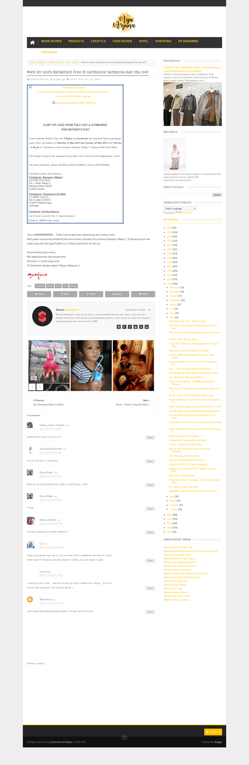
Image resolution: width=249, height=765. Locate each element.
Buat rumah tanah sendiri (177, 596)
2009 (169, 527)
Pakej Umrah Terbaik (175, 585)
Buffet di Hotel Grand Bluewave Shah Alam (186, 573)
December (175, 287)
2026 (169, 228)
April (172, 496)
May (172, 317)
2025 (169, 232)
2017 (169, 266)
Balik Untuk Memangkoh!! (181, 475)
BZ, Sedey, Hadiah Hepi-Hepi (183, 487)
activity (41, 62)
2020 (169, 253)
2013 (169, 283)
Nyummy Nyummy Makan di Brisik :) (187, 460)
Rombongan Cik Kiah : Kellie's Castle (187, 321)
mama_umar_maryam (52, 425)
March (173, 500)
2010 (169, 523)
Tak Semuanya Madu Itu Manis (184, 456)
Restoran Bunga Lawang (177, 599)
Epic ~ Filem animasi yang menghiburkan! (189, 368)
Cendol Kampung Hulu (176, 581)
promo (75, 62)
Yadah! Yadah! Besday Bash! (183, 339)
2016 (169, 271)
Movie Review (51, 41)
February (174, 505)
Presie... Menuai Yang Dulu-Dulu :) (186, 444)
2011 (169, 519)
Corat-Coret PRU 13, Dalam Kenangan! (188, 464)
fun (67, 62)
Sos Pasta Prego (173, 588)
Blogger (218, 742)
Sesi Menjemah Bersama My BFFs (186, 377)
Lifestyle (98, 41)
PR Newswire (188, 41)
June (172, 313)
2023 (169, 240)
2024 (169, 236)
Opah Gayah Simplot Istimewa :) (185, 436)
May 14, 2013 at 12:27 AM (52, 603)
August (173, 304)
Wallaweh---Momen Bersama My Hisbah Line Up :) (194, 491)
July (172, 309)
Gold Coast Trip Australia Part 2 (181, 566)
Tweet (41, 294)
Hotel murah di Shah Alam (178, 570)
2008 (169, 532)
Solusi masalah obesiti (176, 592)
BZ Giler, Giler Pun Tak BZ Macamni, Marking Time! (194, 411)
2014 (169, 279)
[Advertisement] (91, 693)
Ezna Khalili (46, 472)
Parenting (163, 41)
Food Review (122, 41)
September (175, 300)
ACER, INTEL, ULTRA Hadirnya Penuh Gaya (191, 395)
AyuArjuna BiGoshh (50, 448)
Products (76, 41)
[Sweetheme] (119, 327)
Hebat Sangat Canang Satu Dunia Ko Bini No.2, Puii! (195, 406)
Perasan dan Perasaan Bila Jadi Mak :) (188, 440)
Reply (150, 437)
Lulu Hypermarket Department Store (183, 577)
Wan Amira (46, 599)
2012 (169, 514)
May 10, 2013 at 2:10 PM (51, 575)
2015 (169, 275)
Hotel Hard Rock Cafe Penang (180, 558)
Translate (186, 213)
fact (60, 62)
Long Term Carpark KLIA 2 (178, 555)
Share (66, 294)
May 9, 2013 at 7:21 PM (50, 429)
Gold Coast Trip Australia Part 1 (181, 562)
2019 (169, 258)
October (174, 296)
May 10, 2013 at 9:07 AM (51, 523)
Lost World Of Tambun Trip (178, 547)
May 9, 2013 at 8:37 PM (50, 476)
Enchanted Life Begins (61, 742)
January (174, 509)
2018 (169, 262)
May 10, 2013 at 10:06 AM (52, 547)
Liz (41, 543)
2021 (169, 249)
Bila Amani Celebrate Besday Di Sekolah (189, 350)
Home (31, 62)
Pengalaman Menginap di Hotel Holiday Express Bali (191, 551)
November (175, 291)
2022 (169, 245)
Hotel (143, 41)
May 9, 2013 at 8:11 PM (50, 452)
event (51, 62)
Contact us (214, 732)
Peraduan (49, 52)
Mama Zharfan (48, 519)
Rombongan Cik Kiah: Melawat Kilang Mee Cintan (193, 373)
